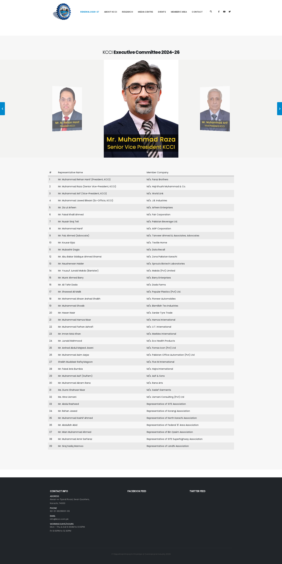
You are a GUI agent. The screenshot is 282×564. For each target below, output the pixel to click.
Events (162, 11)
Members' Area (179, 11)
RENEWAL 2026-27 (89, 11)
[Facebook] (219, 11)
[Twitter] (229, 11)
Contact (197, 11)
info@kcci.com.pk (59, 519)
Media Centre (145, 11)
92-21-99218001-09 (60, 511)
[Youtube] (224, 11)
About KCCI (110, 11)
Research (127, 11)
